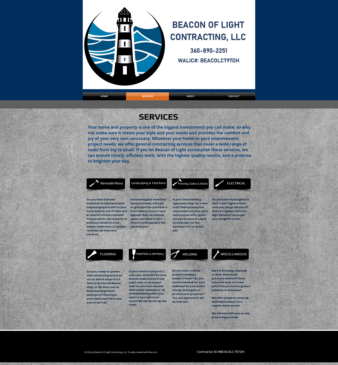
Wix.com (153, 352)
